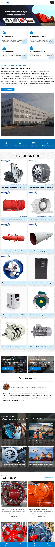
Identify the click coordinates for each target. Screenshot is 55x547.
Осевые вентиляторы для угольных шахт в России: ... (41, 219)
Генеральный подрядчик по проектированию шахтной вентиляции (41, 441)
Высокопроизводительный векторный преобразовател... (41, 283)
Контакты (48, 544)
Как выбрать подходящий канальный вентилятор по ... (41, 251)
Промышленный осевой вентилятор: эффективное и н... (13, 283)
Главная (7, 544)
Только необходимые (18, 538)
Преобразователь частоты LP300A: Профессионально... (14, 315)
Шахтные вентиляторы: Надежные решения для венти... (13, 219)
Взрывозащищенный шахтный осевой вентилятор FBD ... (13, 251)
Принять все (37, 538)
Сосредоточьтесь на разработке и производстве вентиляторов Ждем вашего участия (13, 363)
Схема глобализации (8, 51)
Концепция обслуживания (37, 51)
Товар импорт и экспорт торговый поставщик (41, 465)
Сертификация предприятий (38, 36)
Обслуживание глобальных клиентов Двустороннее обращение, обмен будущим (41, 363)
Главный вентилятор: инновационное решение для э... (41, 187)
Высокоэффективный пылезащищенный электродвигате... (41, 347)
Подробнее (7, 89)
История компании (7, 36)
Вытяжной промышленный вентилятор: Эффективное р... (13, 187)
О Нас (34, 544)
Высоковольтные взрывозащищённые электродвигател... (41, 315)
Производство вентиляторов (14, 440)
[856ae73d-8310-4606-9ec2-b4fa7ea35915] (27, 15)
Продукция (20, 544)
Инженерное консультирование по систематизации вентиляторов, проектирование (14, 465)
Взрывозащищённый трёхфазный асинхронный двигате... (13, 347)
